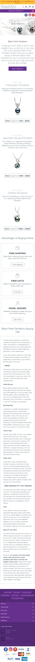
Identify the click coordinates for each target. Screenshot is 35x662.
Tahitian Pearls (15, 595)
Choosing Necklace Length (27, 595)
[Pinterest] (33, 15)
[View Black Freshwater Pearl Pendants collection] (17, 106)
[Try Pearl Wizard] (33, 11)
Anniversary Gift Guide (17, 598)
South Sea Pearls (5, 595)
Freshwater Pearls (26, 592)
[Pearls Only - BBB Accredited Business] (28, 649)
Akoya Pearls (17, 592)
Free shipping (17, 264)
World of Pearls (8, 592)
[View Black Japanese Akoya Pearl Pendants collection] (17, 161)
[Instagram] (29, 15)
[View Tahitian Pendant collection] (17, 213)
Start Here (17, 319)
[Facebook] (26, 15)
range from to (17, 121)
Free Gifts (17, 292)
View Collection (17, 69)
